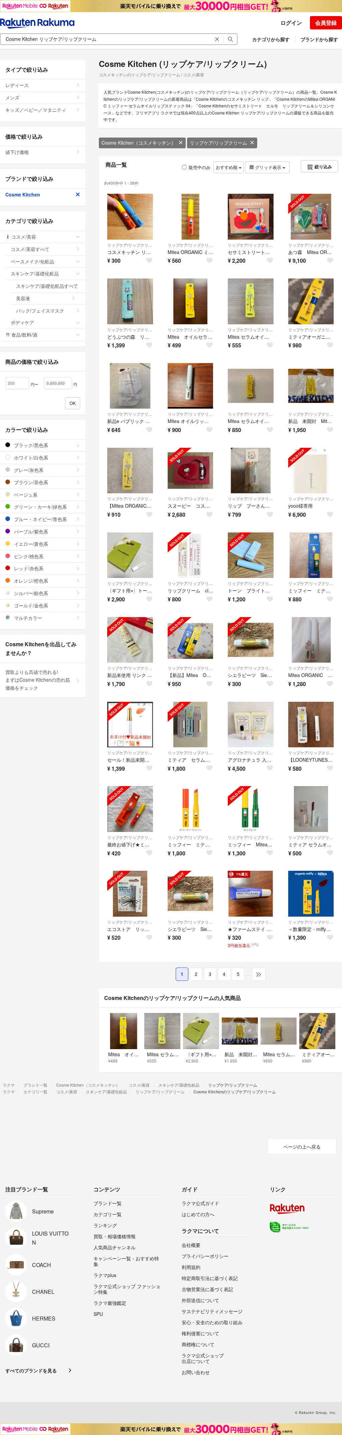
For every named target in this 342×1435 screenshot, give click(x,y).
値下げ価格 (17, 152)
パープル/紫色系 (30, 531)
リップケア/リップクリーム (218, 142)
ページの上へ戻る (302, 1146)
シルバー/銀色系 (30, 593)
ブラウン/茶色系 (30, 482)
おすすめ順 (227, 167)
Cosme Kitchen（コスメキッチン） (139, 142)
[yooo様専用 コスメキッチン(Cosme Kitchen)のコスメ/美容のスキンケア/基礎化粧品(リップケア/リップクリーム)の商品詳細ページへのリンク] (311, 471)
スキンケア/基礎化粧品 (35, 273)
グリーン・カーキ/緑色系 (40, 506)
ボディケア (22, 322)
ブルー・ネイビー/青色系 (40, 519)
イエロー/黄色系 (30, 543)
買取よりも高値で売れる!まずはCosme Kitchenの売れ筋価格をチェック (37, 680)
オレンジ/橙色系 (30, 580)
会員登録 (326, 22)
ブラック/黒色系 (30, 445)
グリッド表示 (268, 167)
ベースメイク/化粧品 (32, 261)
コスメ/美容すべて (30, 249)
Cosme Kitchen (22, 194)
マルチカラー (27, 617)
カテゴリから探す (271, 39)
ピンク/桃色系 (28, 556)
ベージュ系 (25, 494)
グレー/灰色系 (28, 470)
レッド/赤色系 (28, 568)
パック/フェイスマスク (40, 310)
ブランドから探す (319, 39)
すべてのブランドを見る (31, 1370)
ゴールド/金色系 (30, 605)
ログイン (291, 22)
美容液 (23, 298)
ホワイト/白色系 (30, 457)
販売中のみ (199, 167)
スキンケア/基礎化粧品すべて (47, 285)
